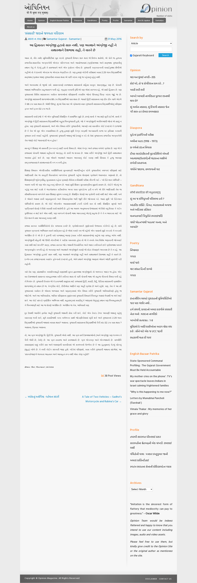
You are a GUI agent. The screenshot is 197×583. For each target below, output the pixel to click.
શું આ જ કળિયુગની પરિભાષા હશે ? (147, 199)
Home (30, 20)
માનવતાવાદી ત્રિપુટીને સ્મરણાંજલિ (146, 216)
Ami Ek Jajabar (144, 20)
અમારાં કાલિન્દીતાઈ (139, 460)
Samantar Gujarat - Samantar (63, 39)
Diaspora (78, 20)
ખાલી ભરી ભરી (137, 90)
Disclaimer (151, 578)
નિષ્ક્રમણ (134, 250)
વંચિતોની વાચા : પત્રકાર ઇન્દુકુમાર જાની (149, 454)
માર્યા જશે (134, 263)
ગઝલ (133, 256)
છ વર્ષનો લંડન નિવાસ (141, 147)
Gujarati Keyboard (143, 55)
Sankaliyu (159, 20)
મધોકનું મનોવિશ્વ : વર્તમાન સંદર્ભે (42, 397)
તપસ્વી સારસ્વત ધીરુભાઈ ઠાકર (145, 437)
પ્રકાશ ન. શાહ (34, 39)
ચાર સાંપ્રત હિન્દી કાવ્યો (141, 269)
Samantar (128, 20)
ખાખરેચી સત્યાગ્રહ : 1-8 (141, 320)
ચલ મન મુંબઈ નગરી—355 (142, 77)
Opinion (41, 20)
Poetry (105, 20)
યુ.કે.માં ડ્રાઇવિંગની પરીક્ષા (142, 135)
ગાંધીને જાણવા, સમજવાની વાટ (145, 169)
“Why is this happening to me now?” (151, 392)
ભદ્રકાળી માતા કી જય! (140, 337)
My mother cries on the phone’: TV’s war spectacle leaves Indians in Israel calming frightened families (151, 380)
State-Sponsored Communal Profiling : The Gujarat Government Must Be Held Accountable (150, 365)
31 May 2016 (115, 39)
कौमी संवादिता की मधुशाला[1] (145, 192)
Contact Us (165, 578)
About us (31, 26)
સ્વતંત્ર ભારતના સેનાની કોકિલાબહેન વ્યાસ (150, 466)
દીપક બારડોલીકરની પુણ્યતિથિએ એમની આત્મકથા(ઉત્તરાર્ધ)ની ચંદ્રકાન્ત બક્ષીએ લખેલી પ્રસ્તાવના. (149, 158)
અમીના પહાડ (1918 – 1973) (144, 141)
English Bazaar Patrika (59, 20)
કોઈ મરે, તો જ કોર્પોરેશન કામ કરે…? (147, 83)
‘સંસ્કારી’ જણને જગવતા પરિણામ (44, 33)
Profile (116, 20)
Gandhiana (92, 20)
